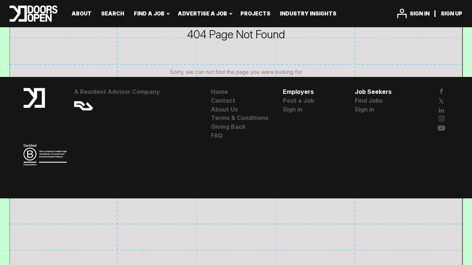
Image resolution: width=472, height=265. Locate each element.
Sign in (420, 13)
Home (219, 91)
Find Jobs (369, 100)
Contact (223, 100)
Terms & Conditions (239, 117)
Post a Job (298, 100)
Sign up (451, 13)
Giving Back (228, 126)
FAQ (217, 135)
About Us (224, 109)
